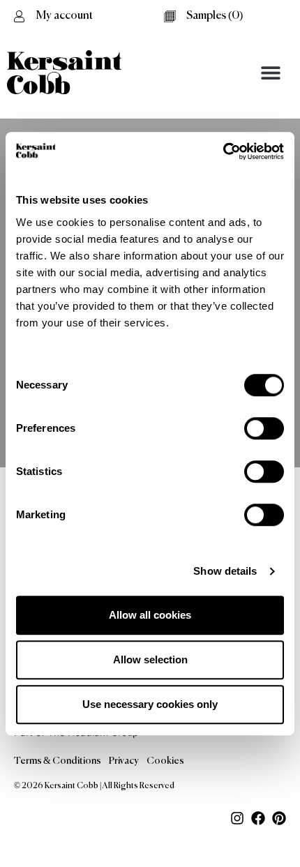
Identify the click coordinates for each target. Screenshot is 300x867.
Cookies (165, 761)
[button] (270, 72)
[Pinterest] (279, 818)
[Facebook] (258, 818)
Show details (225, 571)
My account (64, 16)
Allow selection (150, 659)
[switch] (264, 428)
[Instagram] (237, 818)
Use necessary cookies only (150, 704)
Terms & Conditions (57, 761)
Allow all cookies (150, 615)
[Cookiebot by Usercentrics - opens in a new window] (223, 151)
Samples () (214, 16)
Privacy (124, 761)
